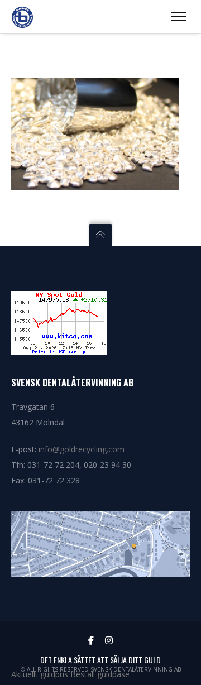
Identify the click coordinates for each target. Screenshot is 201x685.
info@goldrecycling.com (82, 449)
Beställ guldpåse (100, 674)
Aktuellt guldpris (39, 674)
